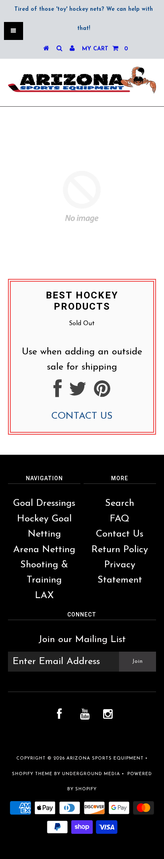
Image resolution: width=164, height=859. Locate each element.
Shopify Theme (32, 774)
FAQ (119, 519)
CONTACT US (82, 416)
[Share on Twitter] (78, 393)
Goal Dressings (44, 503)
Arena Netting (44, 550)
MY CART (105, 49)
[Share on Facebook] (57, 393)
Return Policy (120, 550)
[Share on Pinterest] (102, 393)
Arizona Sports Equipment (105, 758)
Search (119, 503)
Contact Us (119, 534)
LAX (44, 596)
